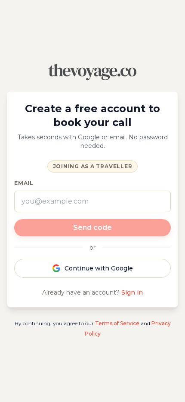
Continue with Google (99, 268)
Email (24, 183)
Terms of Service (117, 323)
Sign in (132, 292)
